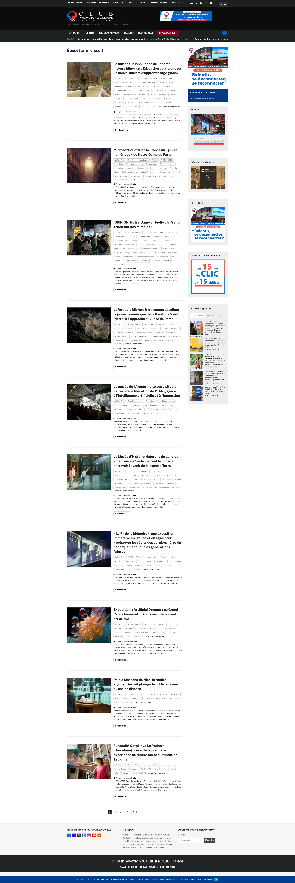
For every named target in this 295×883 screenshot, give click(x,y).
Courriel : (182, 835)
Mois (221, 316)
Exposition (119, 164)
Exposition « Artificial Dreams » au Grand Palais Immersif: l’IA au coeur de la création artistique (147, 614)
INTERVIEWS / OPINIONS (109, 33)
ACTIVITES (91, 2)
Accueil (71, 2)
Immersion (143, 94)
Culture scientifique (159, 471)
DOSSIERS (90, 33)
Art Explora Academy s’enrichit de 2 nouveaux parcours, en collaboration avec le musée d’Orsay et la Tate (215, 343)
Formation (158, 90)
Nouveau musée (121, 176)
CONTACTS (143, 2)
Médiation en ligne (155, 99)
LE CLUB (79, 2)
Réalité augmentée (150, 698)
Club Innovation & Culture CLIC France (148, 861)
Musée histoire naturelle (143, 483)
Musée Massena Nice (131, 698)
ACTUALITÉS (74, 33)
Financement (145, 90)
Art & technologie (158, 78)
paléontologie (120, 487)
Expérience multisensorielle (164, 236)
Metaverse (169, 99)
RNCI (122, 2)
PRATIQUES (129, 33)
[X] (196, 3)
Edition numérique (133, 86)
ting (149, 636)
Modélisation (120, 103)
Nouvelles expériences (145, 257)
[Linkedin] (74, 835)
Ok (216, 879)
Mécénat (158, 168)
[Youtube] (211, 3)
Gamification (170, 90)
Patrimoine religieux (152, 176)
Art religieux (149, 324)
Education (147, 86)
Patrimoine (119, 340)
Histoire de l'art (130, 94)
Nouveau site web (159, 336)
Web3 (144, 107)
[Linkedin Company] (191, 3)
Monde (146, 103)
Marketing (151, 253)
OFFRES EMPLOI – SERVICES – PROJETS (164, 2)
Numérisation (120, 107)
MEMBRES (103, 2)
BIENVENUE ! (133, 867)
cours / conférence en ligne (144, 82)
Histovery (151, 245)
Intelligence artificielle (143, 168)
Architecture (133, 78)
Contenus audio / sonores (164, 765)
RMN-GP (128, 636)
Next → (136, 812)
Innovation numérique (159, 94)
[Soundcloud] (215, 3)
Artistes (162, 624)
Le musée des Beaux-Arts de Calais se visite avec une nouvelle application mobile (215, 390)
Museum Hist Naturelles (165, 483)
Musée (168, 103)
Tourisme (145, 261)
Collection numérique (123, 82)
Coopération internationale (138, 160)
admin (164, 107)
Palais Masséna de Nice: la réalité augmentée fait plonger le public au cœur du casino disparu (146, 684)
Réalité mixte (134, 487)
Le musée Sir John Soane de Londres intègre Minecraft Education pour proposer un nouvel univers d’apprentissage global (148, 68)
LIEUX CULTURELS (145, 33)
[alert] (208, 98)
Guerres (126, 405)
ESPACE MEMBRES (167, 33)
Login (223, 4)
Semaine (210, 316)
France (162, 164)
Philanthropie (133, 107)
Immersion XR (133, 249)
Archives (144, 78)
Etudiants (133, 90)
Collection (172, 78)
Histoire (171, 164)
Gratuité (118, 94)
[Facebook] (201, 3)
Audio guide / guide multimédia (139, 765)
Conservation (163, 324)
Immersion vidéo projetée (154, 405)
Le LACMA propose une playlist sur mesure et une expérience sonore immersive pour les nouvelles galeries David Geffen (215, 376)
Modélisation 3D (134, 103)
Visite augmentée (166, 340)
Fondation (133, 769)
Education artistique (162, 86)
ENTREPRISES (120, 90)
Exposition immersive (134, 164)
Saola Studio (147, 487)
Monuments (157, 103)
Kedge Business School (134, 253)
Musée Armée (170, 409)
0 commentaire (174, 107)
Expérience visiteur (122, 241)
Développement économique (126, 475)
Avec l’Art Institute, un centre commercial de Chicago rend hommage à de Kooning (195, 39)
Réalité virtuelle (132, 261)
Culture (161, 82)
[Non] (292, 879)
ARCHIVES (132, 2)
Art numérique (150, 232)
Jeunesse (128, 99)
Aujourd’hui (197, 316)
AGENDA (115, 2)
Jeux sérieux (140, 99)
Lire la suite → (121, 130)
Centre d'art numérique (168, 232)
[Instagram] (206, 3)
